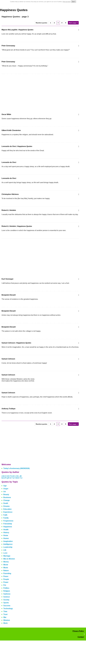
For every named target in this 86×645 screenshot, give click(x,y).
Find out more (66, 1)
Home (5, 535)
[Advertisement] (19, 92)
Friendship (7, 524)
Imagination (8, 541)
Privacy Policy (78, 631)
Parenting (7, 573)
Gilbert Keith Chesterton (11, 130)
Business (7, 497)
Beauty (6, 494)
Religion (6, 591)
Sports (6, 603)
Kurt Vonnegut (7, 279)
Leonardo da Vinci (9, 146)
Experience (7, 512)
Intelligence (7, 544)
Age (5, 486)
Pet (4, 585)
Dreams (6, 506)
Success (6, 605)
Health (5, 529)
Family (6, 518)
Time (5, 611)
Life (4, 550)
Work (5, 623)
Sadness (6, 594)
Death (5, 503)
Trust (5, 614)
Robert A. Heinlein (9, 210)
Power (5, 582)
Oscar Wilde (6, 114)
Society (6, 600)
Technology (8, 608)
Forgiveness (8, 521)
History (6, 532)
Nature (6, 570)
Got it (73, 1)
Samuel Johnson (8, 343)
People (6, 579)
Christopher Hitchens (10, 194)
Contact (81, 637)
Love (5, 553)
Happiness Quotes (14, 10)
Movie (5, 565)
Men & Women (9, 559)
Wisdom (6, 620)
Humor (6, 538)
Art (4, 491)
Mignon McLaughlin (9, 30)
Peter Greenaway (8, 46)
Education (7, 509)
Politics (6, 588)
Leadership (7, 547)
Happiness (7, 527)
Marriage (6, 556)
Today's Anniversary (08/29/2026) (16, 468)
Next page (73, 23)
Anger (5, 489)
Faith (5, 515)
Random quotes (41, 23)
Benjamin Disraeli (9, 295)
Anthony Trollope (8, 409)
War (4, 617)
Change (6, 500)
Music (5, 567)
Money (6, 562)
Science (6, 597)
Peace (5, 576)
